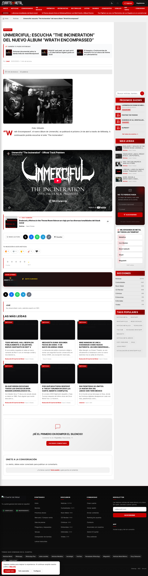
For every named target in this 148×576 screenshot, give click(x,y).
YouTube (120, 330)
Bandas (96, 8)
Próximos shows (40, 513)
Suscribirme (131, 215)
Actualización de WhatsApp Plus (129, 350)
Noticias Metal (122, 317)
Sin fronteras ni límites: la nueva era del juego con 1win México (91, 388)
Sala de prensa (40, 522)
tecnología (138, 325)
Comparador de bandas (43, 536)
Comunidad (140, 8)
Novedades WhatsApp (134, 330)
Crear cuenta (91, 503)
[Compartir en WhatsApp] (37, 237)
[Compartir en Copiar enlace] (48, 237)
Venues (37, 532)
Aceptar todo (9, 571)
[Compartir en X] (25, 237)
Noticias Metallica (124, 325)
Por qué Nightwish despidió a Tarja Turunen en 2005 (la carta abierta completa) (56, 388)
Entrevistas (63, 8)
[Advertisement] (130, 57)
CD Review (39, 9)
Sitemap (133, 568)
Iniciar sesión (91, 508)
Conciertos (107, 8)
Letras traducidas (41, 541)
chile (133, 342)
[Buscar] (117, 3)
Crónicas (50, 8)
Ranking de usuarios (94, 517)
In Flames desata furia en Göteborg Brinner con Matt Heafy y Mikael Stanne (60, 13)
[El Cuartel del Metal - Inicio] (12, 3)
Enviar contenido (93, 513)
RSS (139, 568)
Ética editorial (92, 536)
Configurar (37, 571)
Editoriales (76, 8)
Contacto (90, 522)
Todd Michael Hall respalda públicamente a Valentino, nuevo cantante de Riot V (19, 344)
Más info (12, 567)
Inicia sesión (55, 470)
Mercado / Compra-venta (44, 517)
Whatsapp (134, 317)
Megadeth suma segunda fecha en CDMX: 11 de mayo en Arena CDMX (54, 344)
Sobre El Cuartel (92, 532)
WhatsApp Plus (122, 321)
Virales (118, 8)
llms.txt (144, 568)
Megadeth (120, 334)
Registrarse (141, 3)
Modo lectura (14, 237)
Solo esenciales (23, 571)
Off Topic (126, 9)
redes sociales (136, 321)
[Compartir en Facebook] (31, 237)
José (8, 61)
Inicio (5, 8)
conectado (29, 464)
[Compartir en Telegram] (43, 237)
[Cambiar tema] (112, 3)
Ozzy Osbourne (122, 342)
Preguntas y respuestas (43, 527)
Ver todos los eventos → (130, 134)
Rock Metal (67, 513)
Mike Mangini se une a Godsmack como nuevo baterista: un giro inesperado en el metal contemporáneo (94, 344)
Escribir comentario (58, 443)
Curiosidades (27, 8)
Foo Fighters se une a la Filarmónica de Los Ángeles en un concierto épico (116, 13)
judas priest (121, 346)
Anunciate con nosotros (95, 527)
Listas (86, 8)
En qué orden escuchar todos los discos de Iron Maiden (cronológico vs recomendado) (17, 388)
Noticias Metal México (125, 338)
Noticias (14, 8)
